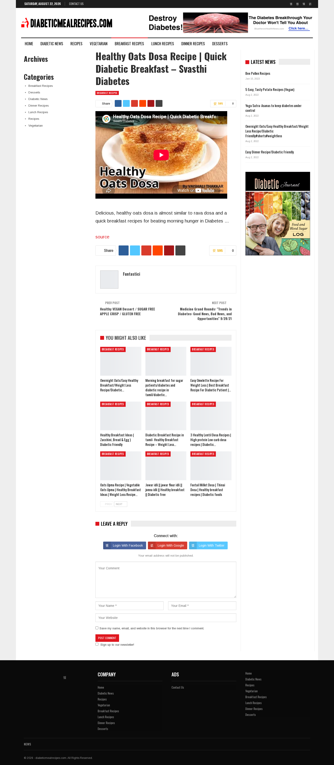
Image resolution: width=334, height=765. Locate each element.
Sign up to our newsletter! (117, 644)
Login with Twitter (211, 545)
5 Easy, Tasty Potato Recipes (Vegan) (269, 89)
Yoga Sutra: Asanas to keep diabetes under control (273, 108)
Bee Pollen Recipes (257, 73)
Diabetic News (51, 43)
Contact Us (76, 3)
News (27, 744)
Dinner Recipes (193, 43)
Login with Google (171, 545)
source (102, 236)
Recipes (76, 43)
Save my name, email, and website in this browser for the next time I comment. (152, 628)
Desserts (220, 43)
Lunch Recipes (162, 43)
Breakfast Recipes (129, 43)
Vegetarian (98, 43)
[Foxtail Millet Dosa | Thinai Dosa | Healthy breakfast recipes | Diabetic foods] (211, 465)
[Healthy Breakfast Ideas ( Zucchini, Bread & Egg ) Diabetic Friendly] (120, 416)
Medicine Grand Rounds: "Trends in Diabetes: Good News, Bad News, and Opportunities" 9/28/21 (205, 313)
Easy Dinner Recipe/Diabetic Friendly (269, 151)
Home (29, 43)
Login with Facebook (128, 545)
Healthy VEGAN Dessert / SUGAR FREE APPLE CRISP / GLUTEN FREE (127, 311)
